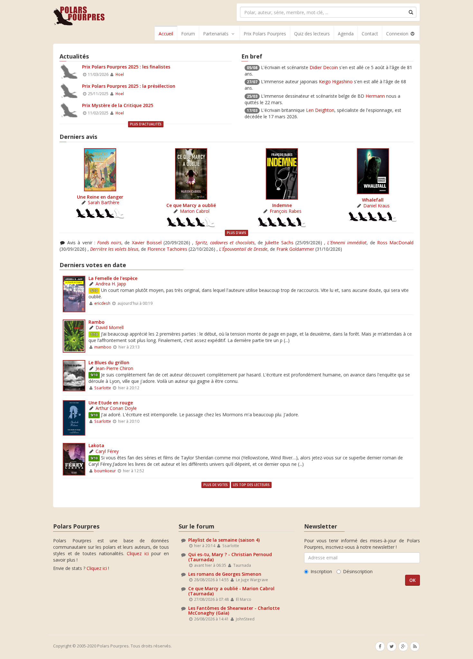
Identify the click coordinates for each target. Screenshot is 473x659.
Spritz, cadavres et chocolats (225, 242)
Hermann (375, 96)
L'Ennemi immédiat (346, 242)
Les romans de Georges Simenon (224, 574)
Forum (188, 34)
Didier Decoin (324, 67)
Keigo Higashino (336, 81)
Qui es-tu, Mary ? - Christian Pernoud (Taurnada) (230, 556)
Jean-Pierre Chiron (114, 368)
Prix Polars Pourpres (265, 34)
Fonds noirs (109, 242)
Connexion (398, 34)
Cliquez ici (138, 553)
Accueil (166, 34)
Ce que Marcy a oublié (191, 205)
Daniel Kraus (376, 206)
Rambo (96, 322)
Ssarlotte (102, 387)
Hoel (120, 74)
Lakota (96, 445)
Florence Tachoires (167, 249)
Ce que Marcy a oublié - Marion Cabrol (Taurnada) (231, 590)
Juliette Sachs (279, 242)
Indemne (282, 205)
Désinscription (358, 571)
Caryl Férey (107, 451)
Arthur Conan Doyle (116, 408)
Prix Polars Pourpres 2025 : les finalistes (126, 67)
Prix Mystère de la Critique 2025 (117, 105)
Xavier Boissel (147, 242)
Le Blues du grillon (108, 362)
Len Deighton (320, 110)
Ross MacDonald (395, 242)
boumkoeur (105, 470)
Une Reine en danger (100, 197)
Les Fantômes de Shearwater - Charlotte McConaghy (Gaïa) (234, 610)
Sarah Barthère (103, 202)
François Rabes (285, 211)
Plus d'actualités (146, 124)
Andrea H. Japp (111, 284)
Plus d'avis (236, 232)
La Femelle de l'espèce (112, 278)
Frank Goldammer (295, 249)
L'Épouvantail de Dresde (243, 249)
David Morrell (110, 327)
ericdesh (102, 303)
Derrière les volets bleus (114, 249)
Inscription (321, 571)
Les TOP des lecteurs (251, 485)
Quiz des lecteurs (312, 34)
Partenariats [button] (215, 34)
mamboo (102, 346)
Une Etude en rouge (110, 403)
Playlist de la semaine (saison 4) (224, 540)
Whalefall (373, 200)
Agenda (346, 34)
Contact (370, 34)
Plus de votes (215, 485)
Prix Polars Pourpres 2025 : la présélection (128, 86)
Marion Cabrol (194, 211)
